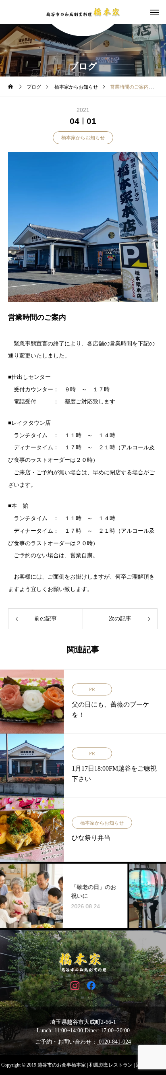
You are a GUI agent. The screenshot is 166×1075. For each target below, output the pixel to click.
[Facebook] (91, 985)
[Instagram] (75, 985)
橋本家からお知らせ (83, 138)
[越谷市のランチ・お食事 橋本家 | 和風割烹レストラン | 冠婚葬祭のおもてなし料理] (83, 12)
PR (92, 690)
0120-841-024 (114, 1042)
